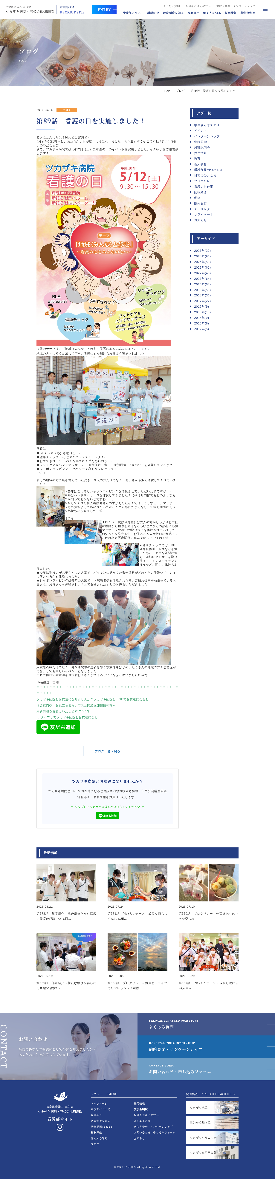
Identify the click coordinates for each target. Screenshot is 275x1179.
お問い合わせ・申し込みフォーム (180, 1069)
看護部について (133, 12)
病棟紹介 (200, 192)
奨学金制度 (248, 12)
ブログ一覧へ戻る (107, 751)
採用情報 (231, 12)
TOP (167, 90)
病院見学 (200, 142)
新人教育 (200, 164)
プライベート (203, 214)
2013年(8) (201, 323)
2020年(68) (202, 284)
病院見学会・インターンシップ (235, 6)
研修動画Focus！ (102, 1126)
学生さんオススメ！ (208, 125)
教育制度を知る (173, 12)
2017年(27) (202, 301)
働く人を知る (212, 12)
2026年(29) (202, 250)
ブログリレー (203, 181)
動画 (197, 197)
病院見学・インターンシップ (176, 1047)
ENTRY (104, 9)
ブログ (180, 90)
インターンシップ (207, 136)
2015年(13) (202, 312)
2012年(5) (201, 329)
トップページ (99, 1103)
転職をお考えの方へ (198, 6)
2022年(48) (202, 273)
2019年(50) (202, 290)
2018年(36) (202, 295)
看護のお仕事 (203, 186)
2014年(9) (201, 317)
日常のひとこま (205, 175)
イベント (200, 130)
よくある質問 (171, 6)
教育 (197, 158)
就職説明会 (202, 147)
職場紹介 (153, 12)
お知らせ (200, 220)
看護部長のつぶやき (208, 169)
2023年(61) (202, 267)
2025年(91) (202, 256)
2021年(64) (202, 278)
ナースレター (203, 209)
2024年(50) (202, 262)
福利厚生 (194, 12)
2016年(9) (201, 306)
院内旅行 (200, 203)
